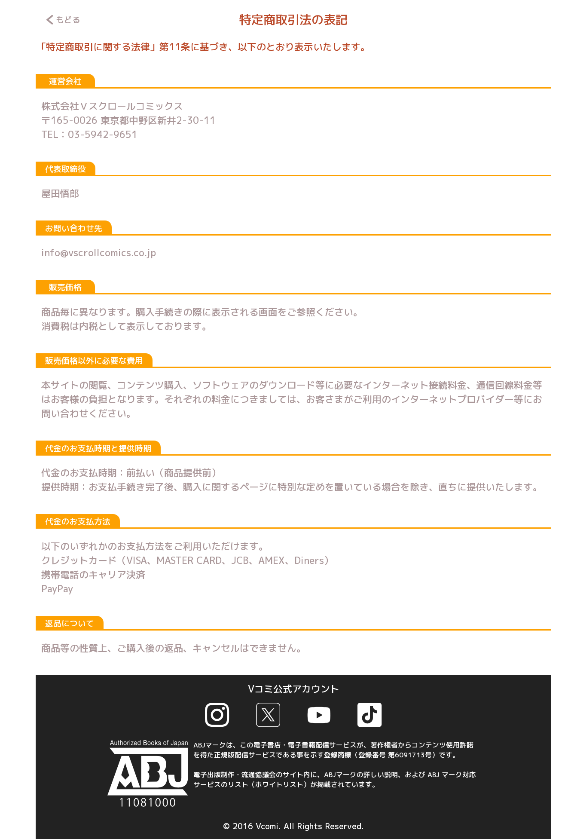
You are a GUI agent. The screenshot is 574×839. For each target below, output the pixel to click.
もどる (68, 19)
